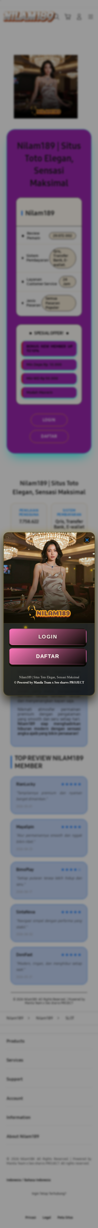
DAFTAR (47, 656)
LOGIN (47, 637)
